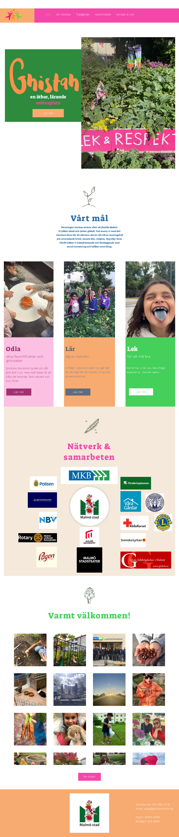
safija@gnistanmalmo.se (158, 808)
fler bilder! (89, 776)
